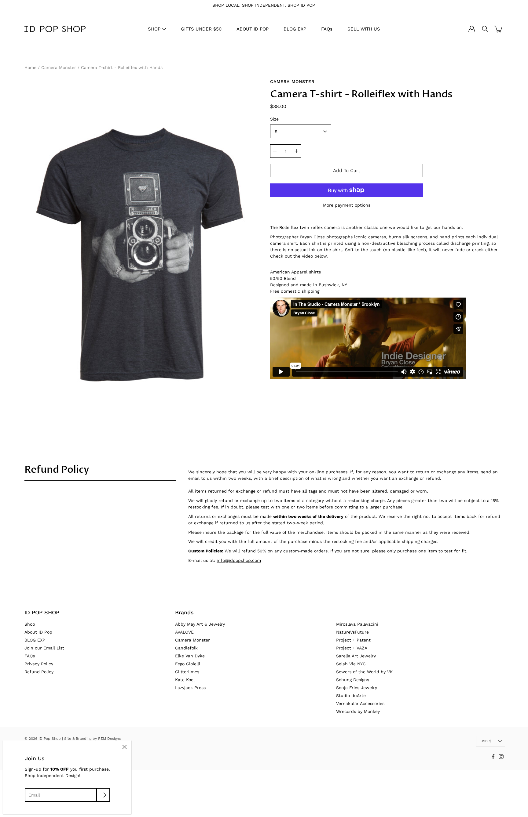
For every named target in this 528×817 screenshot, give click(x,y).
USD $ (486, 741)
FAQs (326, 29)
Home (30, 67)
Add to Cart (346, 170)
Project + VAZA (351, 647)
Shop (29, 624)
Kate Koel (185, 679)
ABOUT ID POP (253, 29)
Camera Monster (58, 67)
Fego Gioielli (187, 663)
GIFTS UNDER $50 (201, 29)
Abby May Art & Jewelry (200, 624)
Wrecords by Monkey (358, 711)
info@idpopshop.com (239, 560)
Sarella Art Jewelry (356, 655)
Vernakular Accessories (360, 703)
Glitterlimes (187, 671)
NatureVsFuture (352, 632)
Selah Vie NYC (351, 663)
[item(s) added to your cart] (499, 29)
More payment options (346, 205)
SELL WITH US (363, 29)
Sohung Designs (352, 679)
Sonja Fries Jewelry (356, 687)
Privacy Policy (38, 663)
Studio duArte (351, 695)
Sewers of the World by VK (364, 671)
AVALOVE (184, 632)
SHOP (154, 29)
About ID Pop (38, 632)
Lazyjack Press (190, 687)
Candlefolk (186, 647)
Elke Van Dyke (190, 655)
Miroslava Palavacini (357, 624)
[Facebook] (493, 756)
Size (274, 119)
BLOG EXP (295, 29)
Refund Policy (56, 469)
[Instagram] (501, 756)
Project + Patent (353, 640)
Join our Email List (44, 647)
